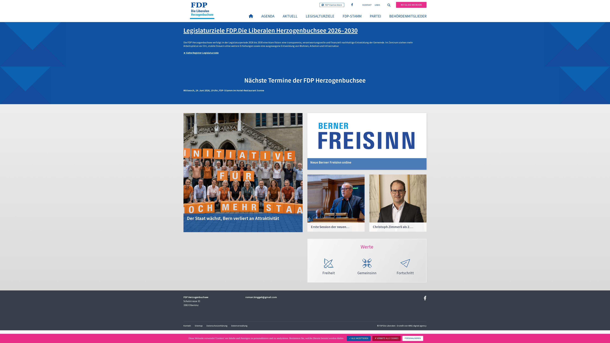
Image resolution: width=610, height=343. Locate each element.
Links (377, 4)
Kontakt (367, 4)
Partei (375, 16)
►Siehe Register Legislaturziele (201, 52)
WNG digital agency (417, 325)
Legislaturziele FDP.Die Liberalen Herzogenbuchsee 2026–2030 (270, 30)
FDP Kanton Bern (333, 4)
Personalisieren (413, 338)
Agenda (267, 16)
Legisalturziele (320, 16)
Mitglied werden (411, 4)
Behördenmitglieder (408, 16)
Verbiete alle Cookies (387, 338)
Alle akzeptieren (359, 338)
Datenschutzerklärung (217, 325)
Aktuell (290, 16)
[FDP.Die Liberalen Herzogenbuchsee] (203, 6)
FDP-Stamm (352, 16)
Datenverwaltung (239, 325)
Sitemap (199, 325)
